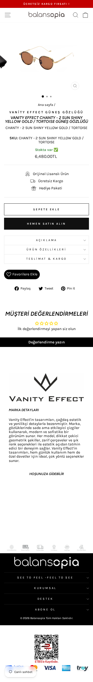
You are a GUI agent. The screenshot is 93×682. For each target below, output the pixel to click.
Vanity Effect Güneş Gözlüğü (46, 112)
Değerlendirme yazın (46, 342)
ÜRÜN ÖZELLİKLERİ (46, 249)
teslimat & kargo (46, 258)
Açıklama (46, 240)
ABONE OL (45, 609)
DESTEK (45, 598)
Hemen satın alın (46, 223)
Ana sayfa (45, 105)
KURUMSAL (45, 588)
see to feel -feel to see (45, 577)
